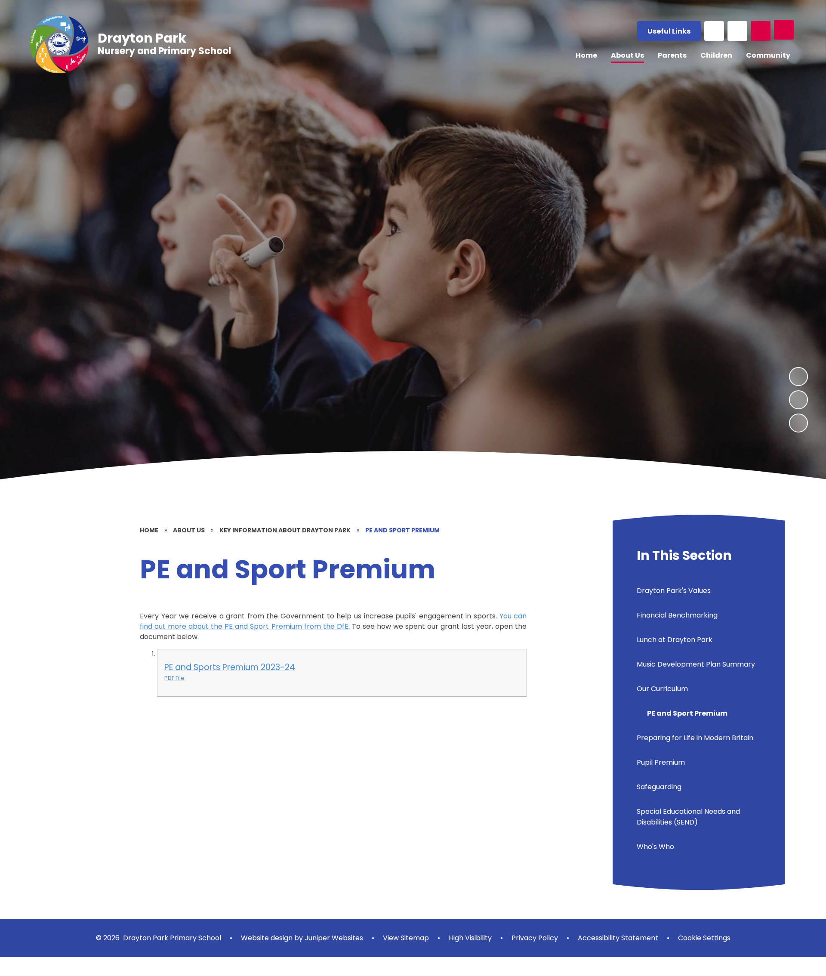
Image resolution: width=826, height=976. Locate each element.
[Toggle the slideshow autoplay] (798, 423)
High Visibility (470, 938)
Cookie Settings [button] (704, 938)
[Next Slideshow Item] (798, 376)
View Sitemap (406, 938)
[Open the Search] (761, 31)
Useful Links (668, 31)
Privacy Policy (535, 938)
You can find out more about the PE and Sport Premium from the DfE (333, 621)
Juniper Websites (333, 938)
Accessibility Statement (618, 938)
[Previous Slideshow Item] (798, 399)
